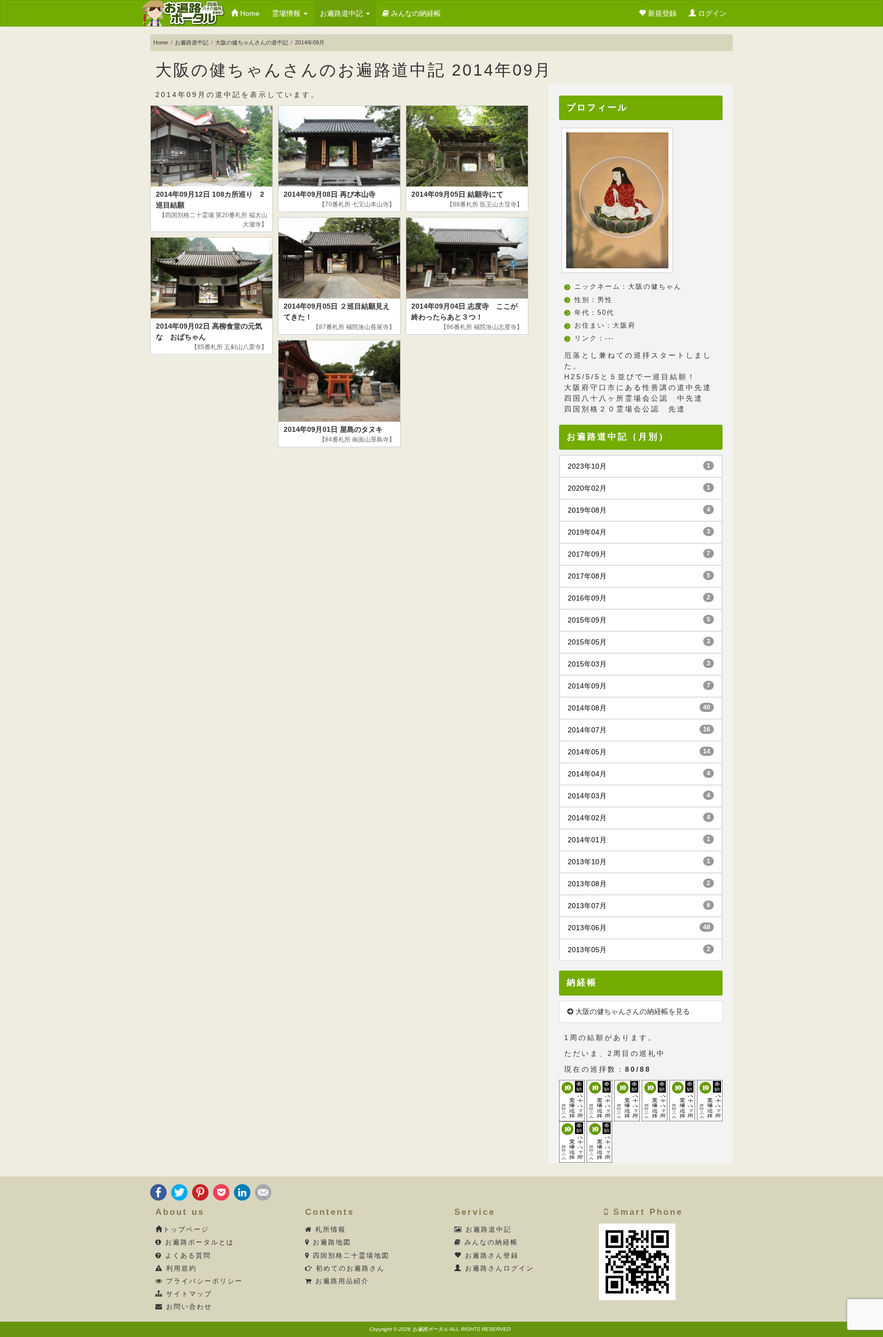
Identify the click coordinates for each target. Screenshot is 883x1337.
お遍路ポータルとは (198, 1242)
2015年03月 (639, 664)
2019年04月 (639, 532)
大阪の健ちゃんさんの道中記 (251, 42)
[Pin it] (200, 1191)
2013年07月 (639, 906)
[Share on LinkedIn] (242, 1191)
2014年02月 (639, 818)
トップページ (186, 1229)
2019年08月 (639, 510)
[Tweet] (179, 1191)
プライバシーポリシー (203, 1281)
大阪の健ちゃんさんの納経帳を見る (631, 1011)
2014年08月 (639, 708)
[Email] (263, 1191)
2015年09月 (639, 620)
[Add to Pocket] (221, 1191)
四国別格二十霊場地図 (349, 1255)
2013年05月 (639, 950)
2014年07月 (639, 730)
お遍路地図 (330, 1242)
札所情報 (329, 1229)
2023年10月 (639, 466)
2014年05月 (639, 752)
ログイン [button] (711, 13)
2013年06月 (639, 928)
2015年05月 (639, 642)
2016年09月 (639, 598)
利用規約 (180, 1268)
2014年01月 (639, 840)
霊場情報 (287, 13)
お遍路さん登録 (490, 1255)
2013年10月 (639, 862)
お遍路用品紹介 (340, 1281)
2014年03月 (639, 796)
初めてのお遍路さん (349, 1268)
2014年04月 (639, 774)
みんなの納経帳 (415, 13)
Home (249, 13)
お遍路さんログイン (498, 1268)
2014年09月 (639, 686)
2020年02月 (639, 488)
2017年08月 (639, 576)
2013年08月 (639, 884)
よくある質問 (186, 1255)
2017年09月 (639, 554)
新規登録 (661, 13)
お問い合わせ (187, 1306)
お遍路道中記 (342, 13)
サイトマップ (187, 1294)
